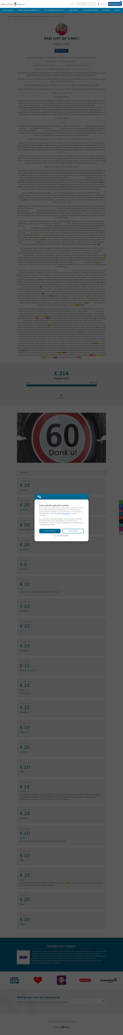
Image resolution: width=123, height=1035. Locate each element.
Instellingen (73, 531)
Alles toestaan (50, 531)
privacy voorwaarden (63, 514)
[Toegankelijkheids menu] (121, 2)
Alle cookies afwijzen (61, 535)
